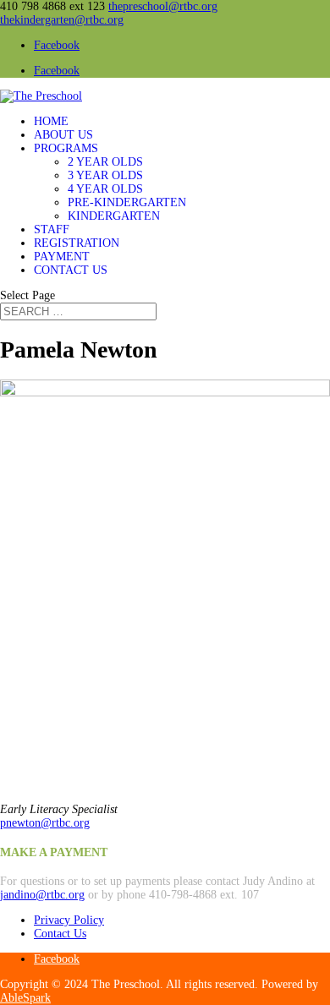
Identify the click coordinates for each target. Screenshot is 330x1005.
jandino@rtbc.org (42, 894)
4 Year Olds (105, 189)
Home (51, 121)
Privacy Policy (69, 920)
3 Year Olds (105, 175)
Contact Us (70, 270)
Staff (51, 229)
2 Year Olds (105, 162)
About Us (63, 134)
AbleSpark (25, 997)
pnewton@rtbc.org (45, 823)
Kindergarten (114, 216)
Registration (76, 243)
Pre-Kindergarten (127, 202)
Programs (66, 148)
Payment (62, 256)
